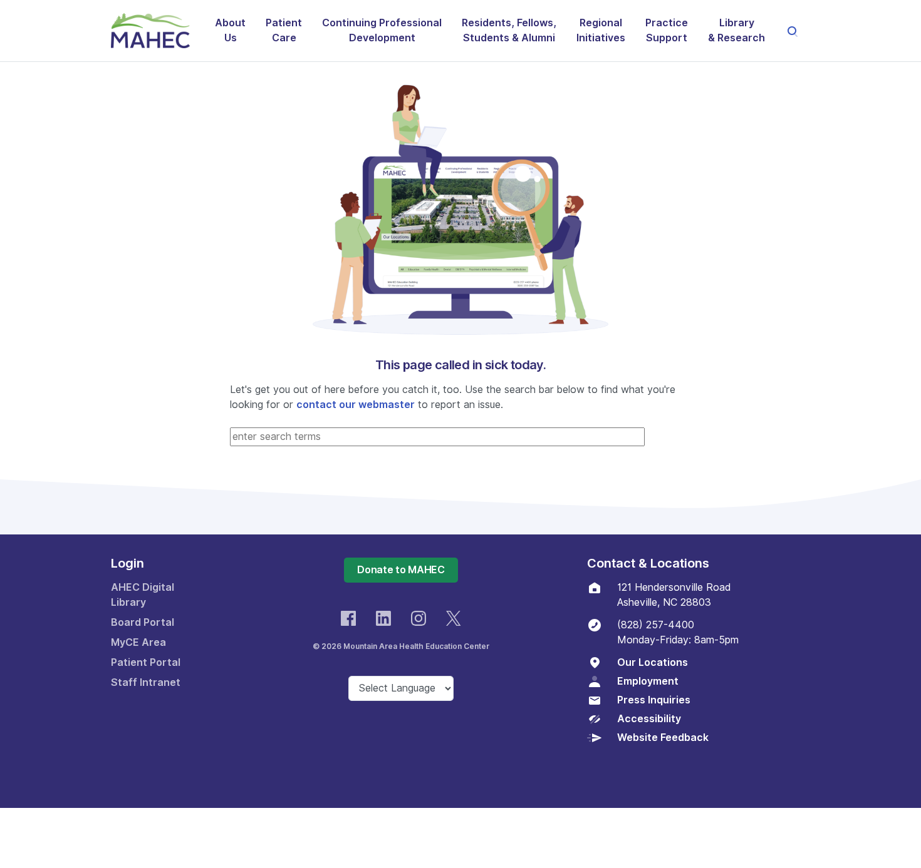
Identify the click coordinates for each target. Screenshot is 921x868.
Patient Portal (145, 662)
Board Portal (142, 622)
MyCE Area (138, 642)
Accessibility (649, 719)
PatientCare (284, 30)
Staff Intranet (145, 682)
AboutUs (230, 30)
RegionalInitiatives (600, 30)
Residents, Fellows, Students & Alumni (509, 30)
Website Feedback (663, 737)
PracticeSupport (666, 30)
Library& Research (736, 30)
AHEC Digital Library (142, 594)
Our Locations (652, 662)
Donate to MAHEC (400, 570)
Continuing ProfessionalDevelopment (382, 30)
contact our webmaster (355, 405)
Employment (648, 681)
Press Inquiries (653, 700)
